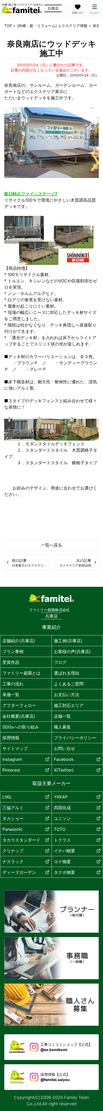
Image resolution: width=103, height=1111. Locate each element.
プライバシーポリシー (75, 737)
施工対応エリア (68, 705)
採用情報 (10, 737)
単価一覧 (10, 694)
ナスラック (13, 861)
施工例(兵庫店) (68, 640)
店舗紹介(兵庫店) (18, 640)
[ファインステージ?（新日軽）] (48, 240)
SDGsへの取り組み (20, 727)
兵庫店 (53, 8)
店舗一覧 (62, 716)
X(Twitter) (64, 770)
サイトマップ (15, 748)
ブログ (60, 662)
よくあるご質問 (68, 683)
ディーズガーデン (19, 872)
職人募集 (62, 727)
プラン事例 (13, 651)
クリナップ (13, 850)
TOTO (59, 829)
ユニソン (62, 818)
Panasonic (12, 829)
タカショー (13, 818)
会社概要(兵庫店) (18, 716)
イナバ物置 (64, 850)
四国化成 (62, 807)
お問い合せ (64, 748)
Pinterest (11, 770)
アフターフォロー (19, 705)
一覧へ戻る (51, 545)
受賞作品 (10, 662)
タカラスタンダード (21, 840)
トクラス (62, 840)
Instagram (12, 759)
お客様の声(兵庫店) (72, 651)
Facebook (64, 759)
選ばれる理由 (66, 673)
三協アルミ (13, 807)
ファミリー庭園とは (21, 673)
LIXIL (7, 796)
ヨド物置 (62, 861)
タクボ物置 (64, 872)
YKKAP (61, 796)
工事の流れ (13, 683)
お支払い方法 (66, 694)
